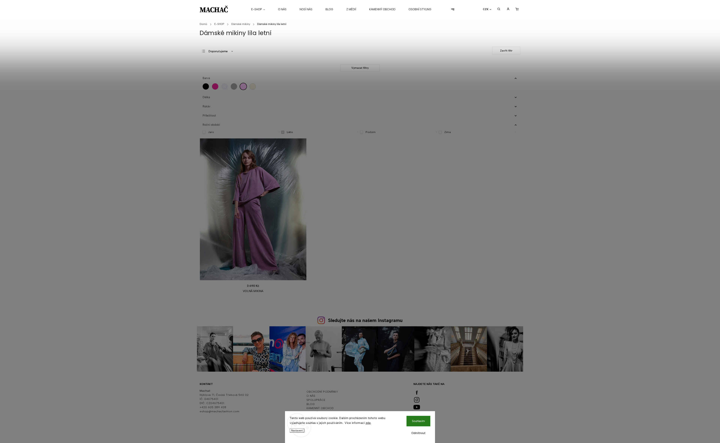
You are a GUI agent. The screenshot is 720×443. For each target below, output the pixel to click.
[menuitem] (261, 9)
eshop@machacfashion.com (219, 411)
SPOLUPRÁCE (316, 400)
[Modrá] (225, 86)
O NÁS (311, 395)
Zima (480, 132)
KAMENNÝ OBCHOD (320, 408)
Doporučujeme (218, 51)
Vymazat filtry (360, 67)
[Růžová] (216, 86)
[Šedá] (235, 86)
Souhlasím (418, 421)
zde (368, 423)
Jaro (243, 132)
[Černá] (206, 86)
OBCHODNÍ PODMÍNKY (322, 391)
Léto (322, 132)
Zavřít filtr (506, 50)
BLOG (311, 404)
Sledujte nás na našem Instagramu (365, 320)
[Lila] (244, 86)
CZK (486, 9)
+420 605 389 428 (213, 407)
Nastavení (297, 430)
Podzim (401, 132)
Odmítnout (418, 433)
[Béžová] (253, 86)
